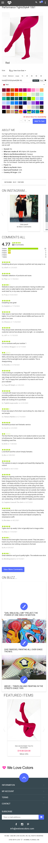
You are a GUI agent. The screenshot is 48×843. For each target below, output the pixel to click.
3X (31, 76)
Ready (41, 80)
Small (4, 76)
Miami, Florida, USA (32, 840)
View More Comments (13, 569)
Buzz (14, 182)
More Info (24, 754)
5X (41, 76)
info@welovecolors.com (22, 828)
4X (36, 76)
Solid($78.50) (6, 80)
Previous (3, 213)
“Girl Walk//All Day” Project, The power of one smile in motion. (21, 614)
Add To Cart (39, 121)
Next (45, 213)
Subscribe (7, 811)
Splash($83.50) (16, 80)
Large (17, 76)
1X (22, 76)
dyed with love (14, 840)
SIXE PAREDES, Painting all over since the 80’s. (23, 650)
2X (27, 76)
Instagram (8, 182)
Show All (35, 80)
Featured (21, 182)
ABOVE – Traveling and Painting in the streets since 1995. (23, 687)
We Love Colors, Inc (21, 836)
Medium (11, 76)
